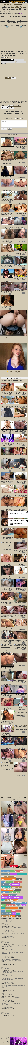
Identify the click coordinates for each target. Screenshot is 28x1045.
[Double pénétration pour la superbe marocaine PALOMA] (20, 753)
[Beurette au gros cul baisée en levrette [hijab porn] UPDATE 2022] (7, 260)
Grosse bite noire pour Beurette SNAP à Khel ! (7, 589)
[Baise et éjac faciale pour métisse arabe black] (20, 711)
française (4, 895)
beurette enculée (8, 877)
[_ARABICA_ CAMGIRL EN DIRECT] (20, 689)
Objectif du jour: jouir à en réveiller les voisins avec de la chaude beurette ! (7, 650)
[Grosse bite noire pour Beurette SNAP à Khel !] (7, 583)
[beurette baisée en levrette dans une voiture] (7, 675)
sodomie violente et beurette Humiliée (20, 551)
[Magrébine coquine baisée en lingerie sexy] (20, 610)
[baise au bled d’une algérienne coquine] (20, 657)
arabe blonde (13, 874)
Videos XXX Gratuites (7, 924)
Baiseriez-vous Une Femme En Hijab (21, 563)
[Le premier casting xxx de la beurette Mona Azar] (7, 689)
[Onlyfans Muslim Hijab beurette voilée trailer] (20, 583)
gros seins (13, 895)
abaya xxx (21, 468)
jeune (18, 905)
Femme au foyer (17, 889)
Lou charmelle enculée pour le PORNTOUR (21, 773)
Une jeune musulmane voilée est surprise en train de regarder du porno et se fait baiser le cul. (7, 641)
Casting (3, 882)
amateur (12, 871)
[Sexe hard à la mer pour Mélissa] (20, 208)
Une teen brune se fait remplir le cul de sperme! (20, 648)
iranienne (3, 905)
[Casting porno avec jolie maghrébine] (7, 142)
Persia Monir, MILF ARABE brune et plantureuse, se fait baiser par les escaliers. (20, 406)
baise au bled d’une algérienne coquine (20, 663)
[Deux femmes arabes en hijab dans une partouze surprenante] (20, 740)
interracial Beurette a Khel (18, 902)
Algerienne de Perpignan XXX (7, 746)
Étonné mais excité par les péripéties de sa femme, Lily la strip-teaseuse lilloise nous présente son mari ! (20, 239)
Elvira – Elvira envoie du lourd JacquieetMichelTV (9, 921)
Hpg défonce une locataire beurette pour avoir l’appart (7, 722)
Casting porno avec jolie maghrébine (7, 148)
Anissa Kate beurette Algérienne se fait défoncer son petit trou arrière (7, 227)
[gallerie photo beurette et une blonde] (7, 557)
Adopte (3, 21)
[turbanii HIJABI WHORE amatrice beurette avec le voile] (7, 450)
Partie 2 (13, 77)
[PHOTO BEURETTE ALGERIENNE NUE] (20, 438)
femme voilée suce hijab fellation (7, 418)
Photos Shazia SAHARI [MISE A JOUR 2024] (21, 482)
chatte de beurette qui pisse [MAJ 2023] (7, 668)
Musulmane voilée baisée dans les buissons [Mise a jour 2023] (7, 547)
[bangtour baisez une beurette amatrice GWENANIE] (20, 622)
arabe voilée (4, 61)
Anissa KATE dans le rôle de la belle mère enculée (20, 188)
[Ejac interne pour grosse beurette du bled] (20, 596)
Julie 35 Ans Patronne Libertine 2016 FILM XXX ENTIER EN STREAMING (13, 946)
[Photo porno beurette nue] (7, 476)
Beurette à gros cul (8, 879)
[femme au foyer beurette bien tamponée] (7, 701)
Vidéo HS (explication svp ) (8, 118)
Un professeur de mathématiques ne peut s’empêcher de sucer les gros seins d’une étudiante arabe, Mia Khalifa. (7, 734)
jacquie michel (11, 905)
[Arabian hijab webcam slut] (7, 170)
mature (20, 908)
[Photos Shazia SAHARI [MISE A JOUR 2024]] (20, 476)
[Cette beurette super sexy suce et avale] (7, 570)
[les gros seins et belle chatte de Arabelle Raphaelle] (7, 438)
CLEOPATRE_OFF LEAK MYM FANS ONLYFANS (11, 1004)
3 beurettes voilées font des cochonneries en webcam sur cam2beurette (20, 227)
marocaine (14, 908)
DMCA (17, 118)
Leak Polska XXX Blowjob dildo (9, 991)
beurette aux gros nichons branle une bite (21, 641)
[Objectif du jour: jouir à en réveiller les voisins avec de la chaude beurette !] (7, 646)
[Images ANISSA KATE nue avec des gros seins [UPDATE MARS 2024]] (7, 387)
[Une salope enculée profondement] (20, 532)
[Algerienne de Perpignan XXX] (7, 740)
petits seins (16, 911)
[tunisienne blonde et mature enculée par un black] (7, 622)
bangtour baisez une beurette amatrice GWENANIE (20, 627)
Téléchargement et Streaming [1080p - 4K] (14, 112)
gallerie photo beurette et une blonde (7, 563)
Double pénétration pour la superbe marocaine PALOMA (20, 759)
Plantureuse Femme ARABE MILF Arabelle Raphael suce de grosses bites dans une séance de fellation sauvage (20, 456)
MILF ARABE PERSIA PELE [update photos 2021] (21, 507)
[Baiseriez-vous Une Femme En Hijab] (20, 557)
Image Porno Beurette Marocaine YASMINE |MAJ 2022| (7, 616)
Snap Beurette (5, 916)
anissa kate (5, 874)
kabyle (23, 905)
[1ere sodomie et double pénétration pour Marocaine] (7, 273)
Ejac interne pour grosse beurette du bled (20, 603)
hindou (16, 900)
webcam (18, 916)
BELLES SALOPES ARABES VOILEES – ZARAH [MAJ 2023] (20, 393)
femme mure (4, 892)
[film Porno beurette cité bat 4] (20, 273)
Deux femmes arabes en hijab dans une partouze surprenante (20, 746)
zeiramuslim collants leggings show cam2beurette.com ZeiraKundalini (20, 253)
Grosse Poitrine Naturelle (12, 897)
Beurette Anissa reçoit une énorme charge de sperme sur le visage (7, 200)
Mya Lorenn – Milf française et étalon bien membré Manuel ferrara (12, 953)
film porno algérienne (20, 61)
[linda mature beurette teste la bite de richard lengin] (20, 675)
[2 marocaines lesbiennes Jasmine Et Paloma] (7, 425)
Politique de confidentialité (16, 1038)
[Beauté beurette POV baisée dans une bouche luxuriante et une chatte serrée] (7, 182)
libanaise (7, 908)
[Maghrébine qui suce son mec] (7, 247)
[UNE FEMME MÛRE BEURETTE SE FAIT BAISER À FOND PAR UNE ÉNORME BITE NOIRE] (7, 595)
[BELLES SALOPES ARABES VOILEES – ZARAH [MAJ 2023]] (20, 387)
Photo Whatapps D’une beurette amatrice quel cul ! (21, 175)
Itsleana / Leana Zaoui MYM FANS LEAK (11, 927)
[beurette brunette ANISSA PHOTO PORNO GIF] (7, 286)
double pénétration (6, 887)
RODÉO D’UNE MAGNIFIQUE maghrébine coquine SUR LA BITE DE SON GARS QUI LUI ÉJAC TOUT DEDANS (7, 307)
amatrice (22, 59)
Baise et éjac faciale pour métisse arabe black (21, 714)
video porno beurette (7, 59)
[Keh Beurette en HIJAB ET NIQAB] (20, 701)
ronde (18, 913)
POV (14, 913)
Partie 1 (8, 77)
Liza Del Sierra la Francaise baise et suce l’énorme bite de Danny (12, 979)
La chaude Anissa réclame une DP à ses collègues (7, 469)
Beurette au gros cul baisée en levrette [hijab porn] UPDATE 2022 (7, 266)
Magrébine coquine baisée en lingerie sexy (21, 616)
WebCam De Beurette (11, 1037)
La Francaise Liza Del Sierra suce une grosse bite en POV (13, 986)
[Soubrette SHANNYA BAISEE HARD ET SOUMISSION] (7, 399)
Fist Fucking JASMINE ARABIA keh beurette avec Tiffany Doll (21, 494)
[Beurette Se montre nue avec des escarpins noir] (20, 412)
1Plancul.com (11, 21)
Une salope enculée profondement (20, 539)
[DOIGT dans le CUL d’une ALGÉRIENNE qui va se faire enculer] (7, 208)
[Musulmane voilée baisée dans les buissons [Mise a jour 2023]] (7, 543)
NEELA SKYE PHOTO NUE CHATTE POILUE (7, 507)
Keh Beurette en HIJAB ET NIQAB (21, 707)
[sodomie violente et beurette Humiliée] (20, 545)
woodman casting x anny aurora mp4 (10, 997)
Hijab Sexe (3, 63)
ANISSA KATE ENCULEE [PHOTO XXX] (7, 494)
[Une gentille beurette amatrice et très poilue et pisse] (7, 234)
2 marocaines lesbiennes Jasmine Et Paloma (7, 431)
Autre (22, 118)
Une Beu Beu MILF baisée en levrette (21, 160)
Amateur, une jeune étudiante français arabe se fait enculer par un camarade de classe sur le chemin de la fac (7, 536)
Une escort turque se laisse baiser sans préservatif (21, 291)
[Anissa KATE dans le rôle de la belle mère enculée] (20, 182)
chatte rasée (5, 884)
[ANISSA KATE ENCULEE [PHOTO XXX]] (7, 488)
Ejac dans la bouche (16, 887)
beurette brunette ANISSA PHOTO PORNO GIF (7, 292)
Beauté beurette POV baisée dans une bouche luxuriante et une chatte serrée (7, 188)
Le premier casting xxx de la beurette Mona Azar (7, 695)
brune (19, 879)
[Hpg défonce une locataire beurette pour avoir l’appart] (7, 715)
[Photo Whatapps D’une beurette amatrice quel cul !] (20, 169)
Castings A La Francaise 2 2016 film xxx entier (13, 933)
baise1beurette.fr (22, 21)
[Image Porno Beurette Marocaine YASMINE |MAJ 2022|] (7, 610)
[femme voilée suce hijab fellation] (7, 412)
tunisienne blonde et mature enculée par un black (7, 628)
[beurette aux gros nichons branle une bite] (20, 635)
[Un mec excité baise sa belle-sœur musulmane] (20, 141)
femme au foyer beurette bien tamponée (7, 708)
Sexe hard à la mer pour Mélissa (20, 214)
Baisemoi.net (17, 22)
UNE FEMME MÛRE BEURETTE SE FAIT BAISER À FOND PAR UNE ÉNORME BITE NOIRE (7, 601)
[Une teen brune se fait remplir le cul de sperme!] (20, 645)
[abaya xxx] (20, 463)
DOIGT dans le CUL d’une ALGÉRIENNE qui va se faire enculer (7, 214)
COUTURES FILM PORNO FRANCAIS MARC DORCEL (13, 939)
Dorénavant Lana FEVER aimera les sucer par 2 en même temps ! (21, 201)
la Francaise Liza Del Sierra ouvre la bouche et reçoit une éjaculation (13, 972)
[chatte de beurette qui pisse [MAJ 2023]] (7, 659)
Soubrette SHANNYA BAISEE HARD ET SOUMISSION (7, 406)
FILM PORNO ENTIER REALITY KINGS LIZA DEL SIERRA (13, 1010)
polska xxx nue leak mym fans (9, 966)
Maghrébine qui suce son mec (7, 253)
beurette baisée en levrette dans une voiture (7, 682)
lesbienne (2, 908)
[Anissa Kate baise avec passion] (7, 155)
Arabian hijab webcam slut (7, 176)
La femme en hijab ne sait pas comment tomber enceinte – (21, 730)
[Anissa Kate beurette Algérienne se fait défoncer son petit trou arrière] (7, 220)
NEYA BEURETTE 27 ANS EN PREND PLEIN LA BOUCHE (7, 759)
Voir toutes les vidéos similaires (14, 378)
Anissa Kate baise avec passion (7, 161)
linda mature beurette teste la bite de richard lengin (20, 681)
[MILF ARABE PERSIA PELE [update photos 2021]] (20, 501)
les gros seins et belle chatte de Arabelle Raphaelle (7, 444)
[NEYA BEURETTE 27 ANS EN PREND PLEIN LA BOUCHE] (7, 753)
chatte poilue (18, 882)
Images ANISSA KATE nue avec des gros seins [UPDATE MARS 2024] (7, 393)
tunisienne (12, 916)
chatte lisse (9, 882)
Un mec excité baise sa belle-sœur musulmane (20, 147)
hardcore (3, 900)
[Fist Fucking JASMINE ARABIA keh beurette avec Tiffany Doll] (20, 488)
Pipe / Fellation (6, 913)
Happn (10, 22)
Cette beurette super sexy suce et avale (7, 576)
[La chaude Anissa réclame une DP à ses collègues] (7, 463)
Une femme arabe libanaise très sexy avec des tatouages (7, 767)
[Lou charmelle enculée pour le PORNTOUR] (20, 766)
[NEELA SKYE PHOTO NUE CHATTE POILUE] (7, 501)
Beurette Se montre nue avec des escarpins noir (20, 418)
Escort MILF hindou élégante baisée (20, 266)
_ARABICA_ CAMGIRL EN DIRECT (21, 695)
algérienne (16, 59)
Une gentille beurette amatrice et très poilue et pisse (7, 241)
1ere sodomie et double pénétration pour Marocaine (7, 279)
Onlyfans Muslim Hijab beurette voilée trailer (21, 589)
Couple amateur (11, 61)
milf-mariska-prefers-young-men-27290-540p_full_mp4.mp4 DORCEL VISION (11, 960)
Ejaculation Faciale (7, 889)
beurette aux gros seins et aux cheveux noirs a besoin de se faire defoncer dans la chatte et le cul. (21, 575)
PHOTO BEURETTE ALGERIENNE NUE (20, 444)
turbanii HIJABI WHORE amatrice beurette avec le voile (7, 456)
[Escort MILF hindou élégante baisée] (20, 260)
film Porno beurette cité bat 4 (20, 278)
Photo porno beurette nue (7, 481)
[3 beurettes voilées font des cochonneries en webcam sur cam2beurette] (20, 220)
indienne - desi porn (5, 902)
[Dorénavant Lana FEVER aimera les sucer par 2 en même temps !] (20, 195)
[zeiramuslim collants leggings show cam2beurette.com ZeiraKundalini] (20, 247)
